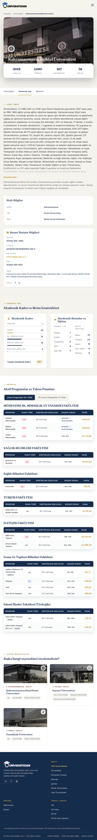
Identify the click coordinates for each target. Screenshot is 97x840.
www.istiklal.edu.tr (15, 257)
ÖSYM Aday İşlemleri (59, 818)
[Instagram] (6, 781)
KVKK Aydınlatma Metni (70, 836)
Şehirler (54, 784)
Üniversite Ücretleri (59, 775)
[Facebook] (15, 283)
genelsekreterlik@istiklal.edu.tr (20, 249)
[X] (17, 781)
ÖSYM (53, 814)
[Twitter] (19, 283)
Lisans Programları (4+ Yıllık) (19, 397)
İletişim (6, 810)
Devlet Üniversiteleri (59, 788)
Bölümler (40, 91)
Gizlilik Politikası (53, 836)
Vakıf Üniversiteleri (58, 793)
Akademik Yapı (25, 91)
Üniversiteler (18, 14)
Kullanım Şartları (87, 836)
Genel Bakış (9, 91)
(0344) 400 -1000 (14, 241)
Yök (52, 805)
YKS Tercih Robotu (59, 766)
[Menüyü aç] (92, 5)
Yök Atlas (55, 810)
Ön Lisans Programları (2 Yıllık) (52, 397)
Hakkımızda (8, 805)
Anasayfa (7, 14)
